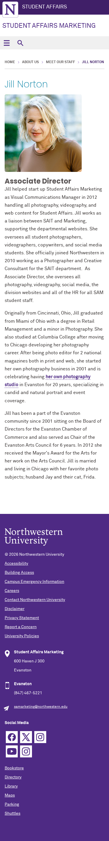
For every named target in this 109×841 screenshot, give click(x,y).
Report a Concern (21, 627)
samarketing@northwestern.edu (40, 707)
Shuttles (12, 813)
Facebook (12, 737)
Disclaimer (14, 609)
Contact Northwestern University (35, 600)
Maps (10, 795)
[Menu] (6, 42)
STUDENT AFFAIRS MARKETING (49, 26)
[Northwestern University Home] (10, 9)
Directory (13, 777)
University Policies (22, 636)
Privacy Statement (22, 618)
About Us (30, 62)
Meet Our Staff (60, 62)
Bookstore (14, 768)
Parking (12, 804)
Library (11, 786)
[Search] (20, 42)
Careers (12, 591)
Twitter (26, 737)
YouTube (12, 751)
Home (10, 62)
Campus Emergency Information (34, 582)
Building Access (19, 573)
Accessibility (16, 564)
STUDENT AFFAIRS (44, 7)
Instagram (40, 737)
